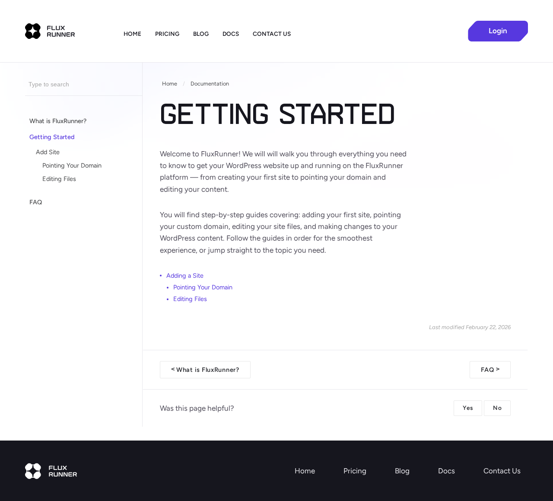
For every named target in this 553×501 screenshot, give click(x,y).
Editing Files (59, 179)
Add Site (48, 152)
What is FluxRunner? (57, 121)
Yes (468, 407)
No (497, 407)
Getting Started (52, 137)
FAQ (35, 202)
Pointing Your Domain (72, 165)
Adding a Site (184, 275)
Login (498, 30)
